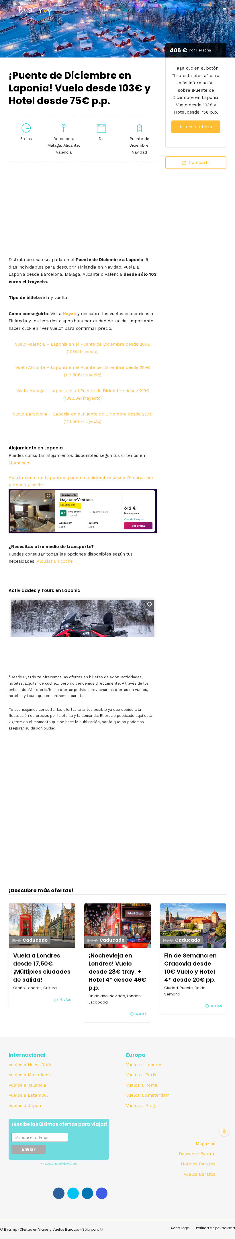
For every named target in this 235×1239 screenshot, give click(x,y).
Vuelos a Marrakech (30, 1074)
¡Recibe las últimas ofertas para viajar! (59, 1124)
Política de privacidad (215, 1227)
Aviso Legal (180, 1227)
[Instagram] (101, 1193)
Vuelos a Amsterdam (148, 1095)
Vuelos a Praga (142, 1105)
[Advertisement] (195, 214)
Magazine (206, 1143)
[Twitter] (73, 1193)
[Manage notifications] (224, 1131)
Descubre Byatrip (197, 1153)
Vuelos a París (141, 1074)
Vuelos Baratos (200, 1174)
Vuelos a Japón (25, 1105)
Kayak (69, 313)
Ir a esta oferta (196, 126)
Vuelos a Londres (144, 1064)
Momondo (19, 463)
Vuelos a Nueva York (30, 1064)
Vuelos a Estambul (28, 1095)
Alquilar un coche (55, 561)
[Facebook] (58, 1193)
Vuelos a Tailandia (27, 1085)
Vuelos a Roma (141, 1085)
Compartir (199, 162)
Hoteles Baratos (198, 1164)
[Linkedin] (87, 1193)
